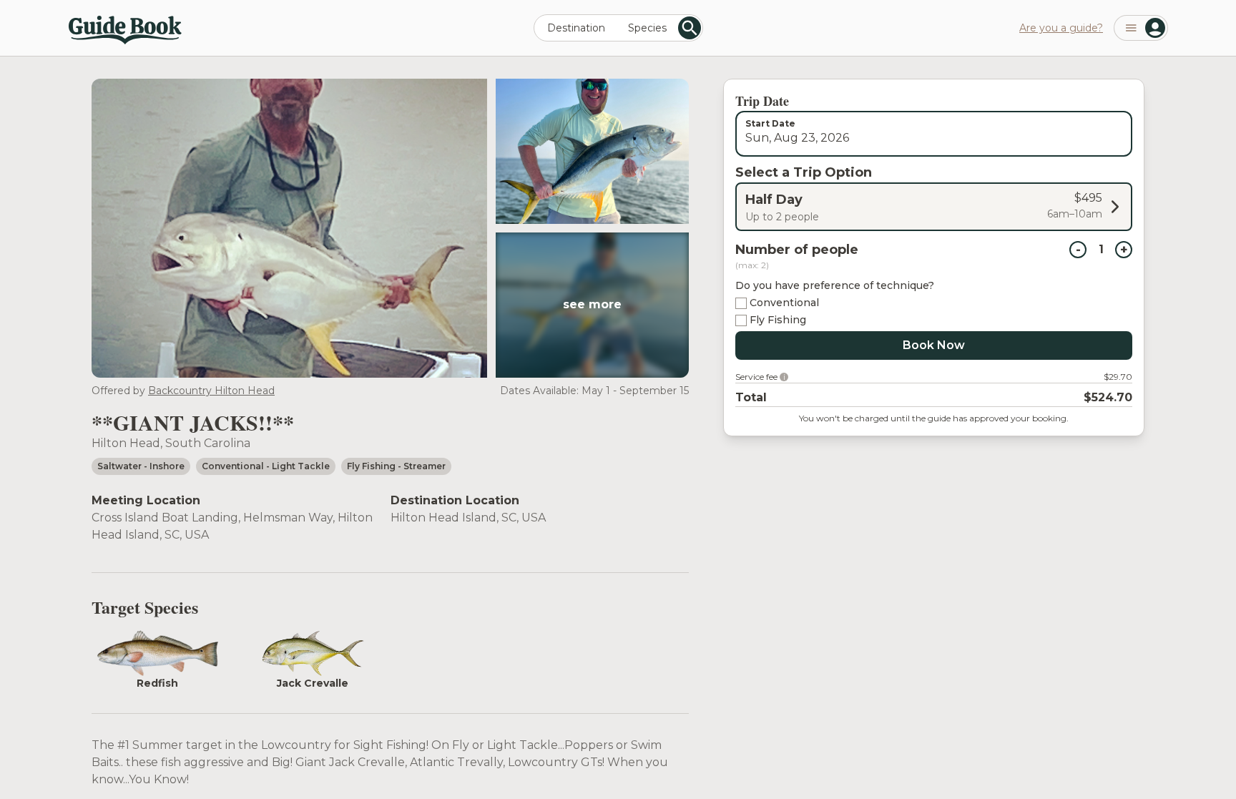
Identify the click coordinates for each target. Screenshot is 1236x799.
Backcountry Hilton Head (211, 390)
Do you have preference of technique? (834, 285)
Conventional (784, 302)
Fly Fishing (778, 319)
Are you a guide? (1061, 27)
